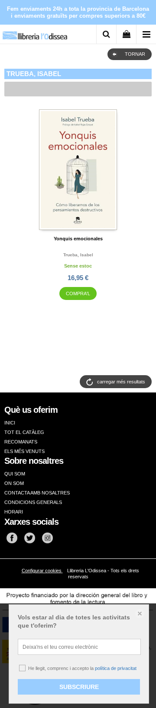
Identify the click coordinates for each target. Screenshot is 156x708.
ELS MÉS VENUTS (24, 451)
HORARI (13, 511)
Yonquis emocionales (78, 238)
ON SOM (14, 483)
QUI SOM (14, 473)
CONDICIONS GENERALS (33, 502)
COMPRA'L (78, 293)
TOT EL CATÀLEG (24, 432)
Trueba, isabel (78, 254)
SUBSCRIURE (79, 686)
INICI (9, 422)
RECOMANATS (20, 441)
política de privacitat (115, 668)
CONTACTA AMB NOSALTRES (37, 492)
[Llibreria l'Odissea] (34, 32)
